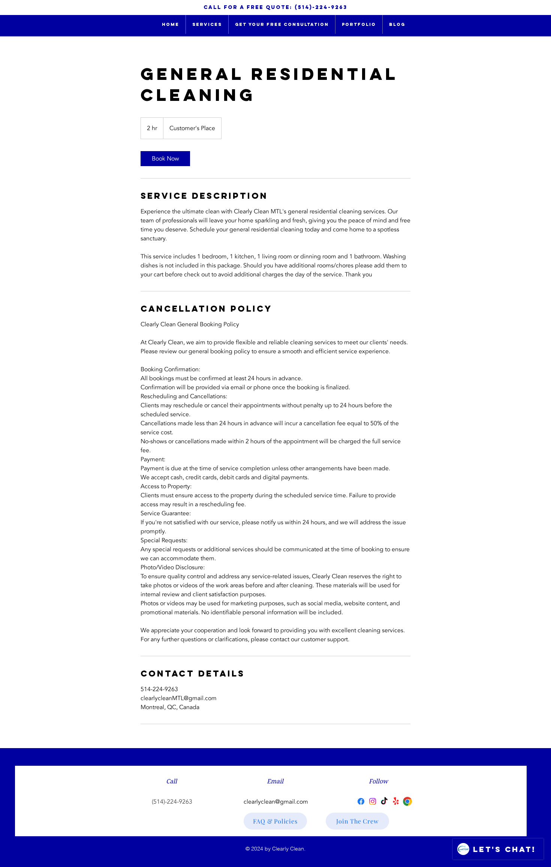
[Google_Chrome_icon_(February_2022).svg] (407, 801)
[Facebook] (360, 801)
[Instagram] (372, 801)
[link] (165, 158)
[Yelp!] (395, 801)
